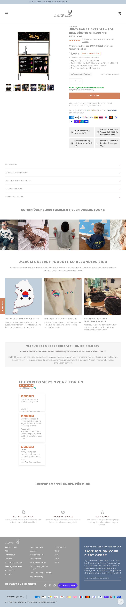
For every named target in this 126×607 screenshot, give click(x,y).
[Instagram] (55, 585)
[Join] (119, 578)
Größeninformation (38, 562)
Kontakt (8, 574)
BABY (57, 559)
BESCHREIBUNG (11, 165)
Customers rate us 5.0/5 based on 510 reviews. (97, 40)
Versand (8, 559)
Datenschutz (10, 555)
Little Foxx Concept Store (19, 602)
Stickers (73, 26)
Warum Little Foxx (37, 555)
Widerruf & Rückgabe (13, 562)
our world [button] (60, 547)
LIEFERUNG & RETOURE (14, 189)
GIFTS (57, 562)
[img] (64, 385)
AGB (6, 551)
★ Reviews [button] (2, 306)
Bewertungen (35, 559)
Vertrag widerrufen (13, 566)
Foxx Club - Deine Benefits (41, 573)
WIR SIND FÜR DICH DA (14, 197)
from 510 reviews (26, 388)
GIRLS (57, 551)
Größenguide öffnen (80, 74)
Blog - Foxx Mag (36, 576)
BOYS (57, 555)
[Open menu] (8, 13)
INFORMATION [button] (36, 547)
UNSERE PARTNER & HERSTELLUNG (18, 181)
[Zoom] (34, 54)
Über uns (33, 551)
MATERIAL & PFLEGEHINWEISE (16, 173)
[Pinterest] (50, 585)
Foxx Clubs (91, 110)
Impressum (9, 570)
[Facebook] (45, 585)
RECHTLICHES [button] (11, 547)
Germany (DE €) (14, 597)
